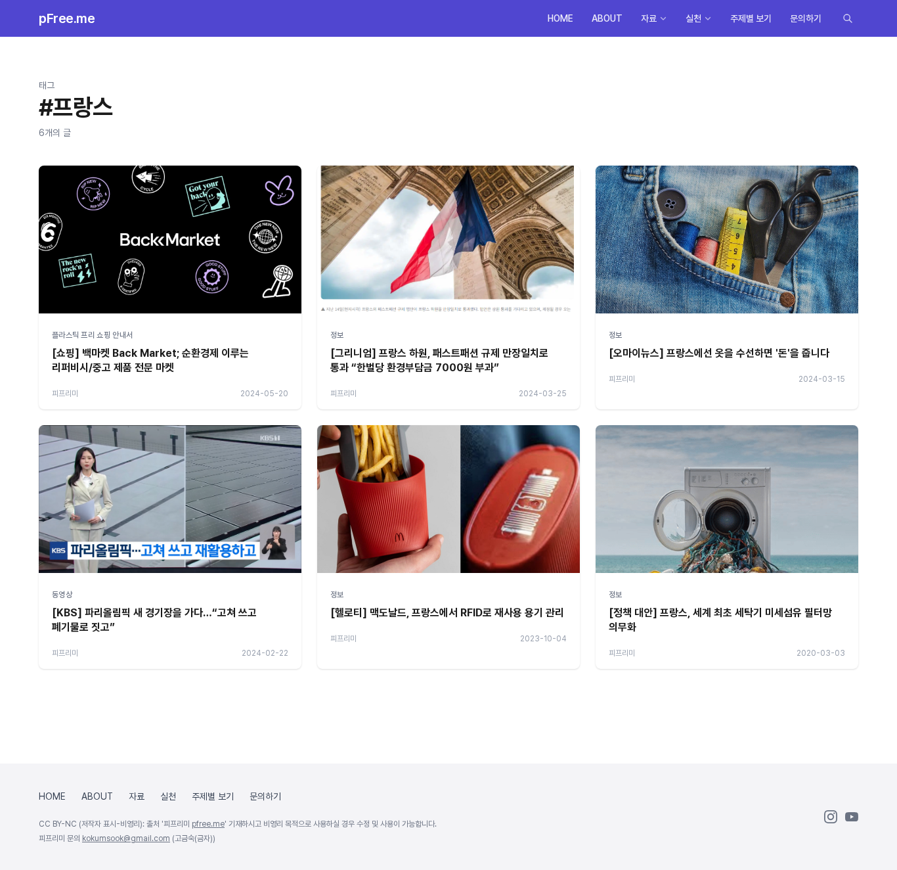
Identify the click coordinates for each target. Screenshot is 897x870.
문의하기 (805, 18)
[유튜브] (851, 816)
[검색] (847, 18)
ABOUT (607, 18)
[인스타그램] (830, 816)
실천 (693, 18)
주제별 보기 (751, 18)
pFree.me (67, 18)
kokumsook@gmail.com (126, 838)
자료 (649, 18)
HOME (560, 18)
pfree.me (208, 824)
